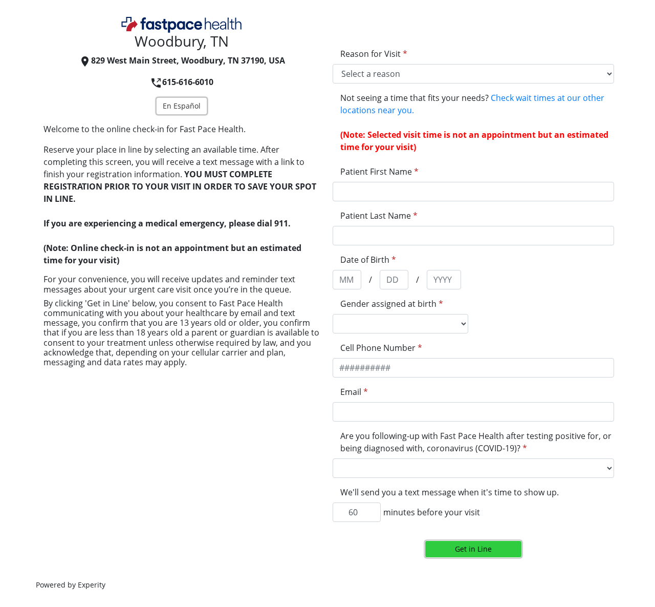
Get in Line (473, 549)
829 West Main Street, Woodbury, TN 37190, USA (188, 60)
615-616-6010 (187, 82)
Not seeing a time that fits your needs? (472, 104)
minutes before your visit (431, 512)
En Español (182, 106)
